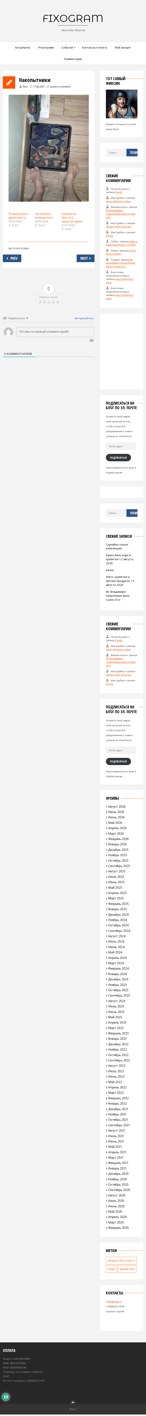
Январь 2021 (117, 1168)
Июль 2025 (116, 877)
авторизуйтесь (84, 318)
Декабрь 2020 (118, 1174)
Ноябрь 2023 (117, 985)
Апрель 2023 (117, 1022)
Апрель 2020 (117, 1217)
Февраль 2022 (118, 1098)
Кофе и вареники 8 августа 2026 (121, 242)
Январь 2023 (117, 1039)
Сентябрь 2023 (119, 995)
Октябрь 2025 (118, 860)
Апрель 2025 (117, 893)
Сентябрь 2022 (119, 1060)
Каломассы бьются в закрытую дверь (72, 217)
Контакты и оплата (94, 47)
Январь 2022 (117, 1103)
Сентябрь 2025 (119, 866)
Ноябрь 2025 (117, 855)
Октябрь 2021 (118, 1120)
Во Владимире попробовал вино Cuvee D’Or (121, 214)
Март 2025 (116, 898)
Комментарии (73, 59)
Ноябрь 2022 (117, 1049)
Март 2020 (116, 1222)
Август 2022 (116, 1066)
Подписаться (118, 457)
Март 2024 (116, 963)
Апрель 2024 (117, 958)
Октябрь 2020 (118, 1184)
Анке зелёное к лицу (118, 201)
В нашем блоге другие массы (18, 215)
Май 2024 (115, 952)
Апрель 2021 (117, 1152)
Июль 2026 (116, 812)
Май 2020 (115, 1211)
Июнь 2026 (116, 817)
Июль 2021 (116, 1136)
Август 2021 (116, 1130)
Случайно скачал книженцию (117, 546)
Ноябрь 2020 (117, 1179)
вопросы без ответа (121, 1260)
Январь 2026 (117, 844)
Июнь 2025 (116, 882)
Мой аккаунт (123, 47)
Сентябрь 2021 (119, 1125)
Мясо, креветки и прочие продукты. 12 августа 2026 (120, 581)
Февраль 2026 (118, 839)
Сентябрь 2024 (119, 931)
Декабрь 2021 (118, 1109)
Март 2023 (116, 1028)
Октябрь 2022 (118, 1055)
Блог (26, 248)
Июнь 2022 (116, 1076)
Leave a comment (60, 86)
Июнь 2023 (116, 1012)
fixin (25, 86)
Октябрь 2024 (118, 925)
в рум (111, 1269)
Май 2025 (115, 887)
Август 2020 (116, 1195)
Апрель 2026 (117, 828)
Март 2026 (116, 833)
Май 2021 (115, 1147)
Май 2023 (115, 1017)
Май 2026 (115, 823)
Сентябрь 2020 (119, 1190)
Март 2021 (116, 1157)
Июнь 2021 (116, 1141)
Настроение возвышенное (44, 215)
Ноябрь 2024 (117, 920)
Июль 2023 (116, 1006)
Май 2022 (115, 1082)
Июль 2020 (116, 1201)
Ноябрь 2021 (117, 1114)
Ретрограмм (46, 47)
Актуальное (22, 47)
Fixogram (73, 18)
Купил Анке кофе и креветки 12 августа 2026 (119, 559)
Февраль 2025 (118, 904)
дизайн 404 (127, 1269)
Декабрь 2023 (118, 979)
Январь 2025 (117, 909)
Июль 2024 (116, 941)
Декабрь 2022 (118, 1044)
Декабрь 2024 (118, 914)
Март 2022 (116, 1093)
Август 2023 (116, 1001)
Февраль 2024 (118, 968)
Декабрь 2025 (118, 850)
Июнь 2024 (116, 947)
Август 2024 (116, 936)
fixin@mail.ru (113, 1301)
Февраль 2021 (118, 1163)
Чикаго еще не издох (119, 226)
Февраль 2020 (118, 1228)
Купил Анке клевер (121, 252)
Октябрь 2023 (118, 990)
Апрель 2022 (117, 1087)
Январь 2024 (117, 974)
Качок (118, 192)
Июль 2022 (116, 1071)
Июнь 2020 (116, 1206)
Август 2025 (116, 871)
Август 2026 (116, 806)
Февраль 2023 (118, 1033)
